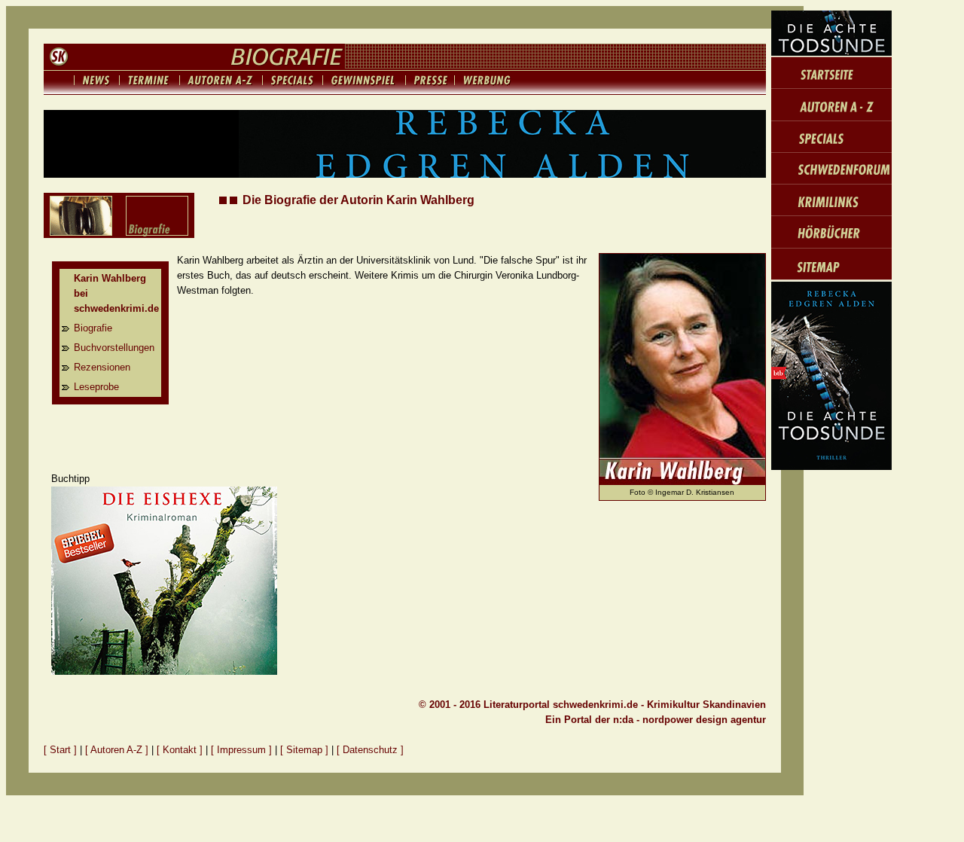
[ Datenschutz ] (370, 749)
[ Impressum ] (243, 749)
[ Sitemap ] (304, 749)
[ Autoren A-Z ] (116, 749)
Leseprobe (96, 386)
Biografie (93, 328)
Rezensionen (102, 367)
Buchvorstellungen (114, 347)
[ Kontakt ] (180, 749)
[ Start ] (60, 749)
